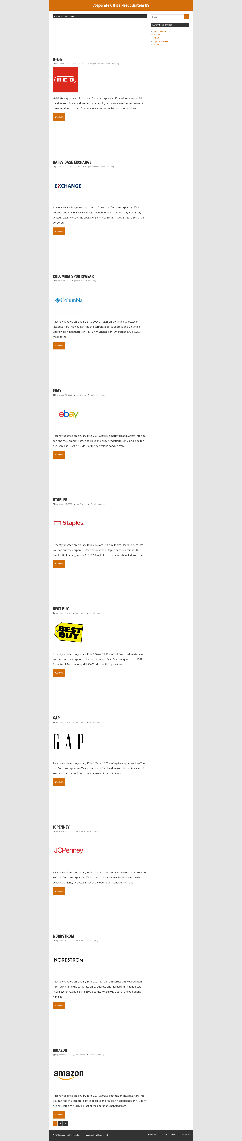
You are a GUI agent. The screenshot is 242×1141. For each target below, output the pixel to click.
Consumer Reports (162, 31)
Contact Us (162, 1134)
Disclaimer (173, 1134)
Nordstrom (63, 936)
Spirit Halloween (161, 41)
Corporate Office (97, 63)
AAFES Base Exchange (72, 162)
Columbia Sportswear (73, 276)
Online (94, 395)
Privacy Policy (185, 1134)
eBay (57, 390)
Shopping (115, 63)
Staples (60, 500)
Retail (107, 63)
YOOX (156, 38)
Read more (59, 117)
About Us (152, 1134)
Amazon (60, 1050)
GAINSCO (158, 44)
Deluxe (157, 34)
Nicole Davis (80, 63)
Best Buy (61, 609)
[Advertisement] (100, 39)
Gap (56, 718)
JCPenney (61, 827)
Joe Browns (79, 281)
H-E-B (58, 59)
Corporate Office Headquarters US (121, 5)
